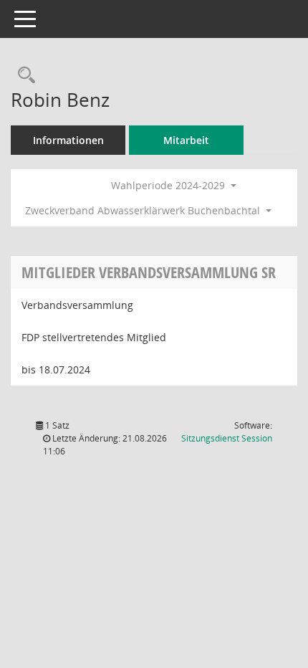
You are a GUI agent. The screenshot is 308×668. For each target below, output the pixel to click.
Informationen (68, 140)
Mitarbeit (186, 140)
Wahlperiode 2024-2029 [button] (169, 185)
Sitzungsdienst (226, 438)
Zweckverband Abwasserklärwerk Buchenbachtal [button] (144, 210)
